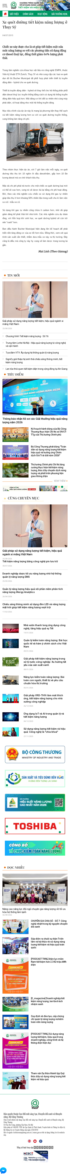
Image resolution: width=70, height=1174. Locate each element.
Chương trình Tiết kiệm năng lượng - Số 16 (27, 336)
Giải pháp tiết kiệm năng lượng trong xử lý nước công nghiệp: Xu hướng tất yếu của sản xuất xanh (45, 661)
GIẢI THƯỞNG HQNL (59, 14)
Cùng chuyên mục (23, 498)
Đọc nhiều (16, 867)
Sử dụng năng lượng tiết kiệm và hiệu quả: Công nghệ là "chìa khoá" (44, 730)
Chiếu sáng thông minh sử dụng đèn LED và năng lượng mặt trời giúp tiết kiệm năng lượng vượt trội (33, 606)
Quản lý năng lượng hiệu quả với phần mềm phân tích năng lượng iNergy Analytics (32, 591)
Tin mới (13, 275)
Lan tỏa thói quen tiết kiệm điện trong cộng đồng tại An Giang (36, 369)
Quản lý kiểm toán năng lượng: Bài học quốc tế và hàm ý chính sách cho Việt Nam (46, 643)
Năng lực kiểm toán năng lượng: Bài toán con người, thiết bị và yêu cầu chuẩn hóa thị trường (44, 680)
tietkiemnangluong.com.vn (22, 1132)
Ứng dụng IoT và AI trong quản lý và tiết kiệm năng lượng (44, 715)
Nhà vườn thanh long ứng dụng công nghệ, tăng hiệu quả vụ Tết (44, 627)
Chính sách (28, 14)
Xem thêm (61, 481)
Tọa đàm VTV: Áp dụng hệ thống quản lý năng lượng (32, 352)
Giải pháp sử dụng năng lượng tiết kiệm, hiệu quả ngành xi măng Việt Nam (32, 323)
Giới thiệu (14, 14)
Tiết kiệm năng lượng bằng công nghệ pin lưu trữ (30, 561)
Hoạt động (42, 14)
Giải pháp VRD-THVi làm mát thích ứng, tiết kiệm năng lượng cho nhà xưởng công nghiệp (43, 698)
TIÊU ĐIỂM (15, 374)
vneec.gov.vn (37, 1132)
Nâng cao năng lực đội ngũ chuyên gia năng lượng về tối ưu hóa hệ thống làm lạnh (34, 911)
